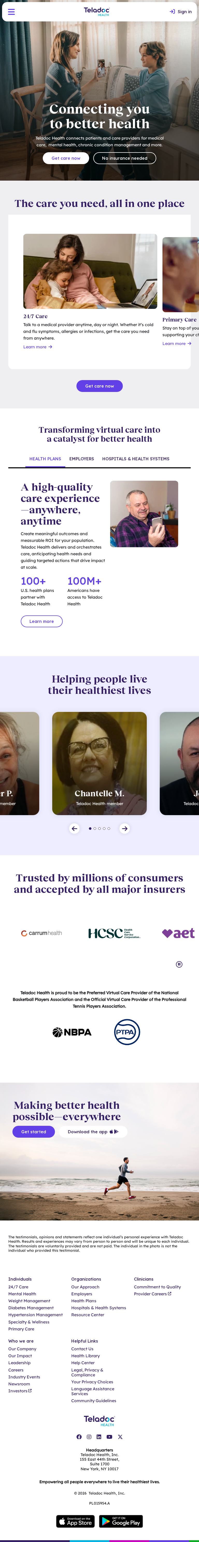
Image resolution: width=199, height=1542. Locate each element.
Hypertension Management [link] (35, 1314)
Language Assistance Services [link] (92, 1391)
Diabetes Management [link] (31, 1307)
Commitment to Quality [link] (157, 1286)
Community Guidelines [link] (93, 1400)
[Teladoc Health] (97, 11)
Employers (81, 458)
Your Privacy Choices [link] (92, 1381)
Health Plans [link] (83, 1300)
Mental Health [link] (22, 1293)
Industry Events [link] (24, 1377)
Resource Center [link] (87, 1314)
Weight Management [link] (29, 1300)
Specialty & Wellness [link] (28, 1322)
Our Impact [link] (20, 1355)
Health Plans (45, 458)
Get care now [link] (66, 158)
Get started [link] (33, 1131)
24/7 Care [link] (18, 1286)
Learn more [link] (42, 621)
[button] (11, 12)
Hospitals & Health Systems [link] (98, 1307)
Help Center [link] (83, 1362)
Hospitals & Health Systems (135, 458)
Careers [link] (16, 1370)
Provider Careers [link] (150, 1293)
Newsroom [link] (19, 1384)
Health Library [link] (85, 1355)
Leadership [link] (19, 1362)
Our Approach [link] (85, 1286)
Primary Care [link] (21, 1329)
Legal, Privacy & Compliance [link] (87, 1372)
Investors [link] (17, 1390)
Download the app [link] (88, 1131)
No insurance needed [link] (124, 158)
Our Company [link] (22, 1348)
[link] (181, 12)
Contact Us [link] (82, 1348)
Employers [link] (81, 1293)
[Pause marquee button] (179, 964)
